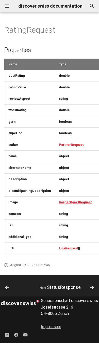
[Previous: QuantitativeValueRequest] (7, 287)
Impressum (51, 326)
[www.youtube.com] (25, 335)
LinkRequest (68, 248)
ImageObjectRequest (75, 202)
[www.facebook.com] (16, 335)
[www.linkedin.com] (7, 335)
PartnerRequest (71, 145)
